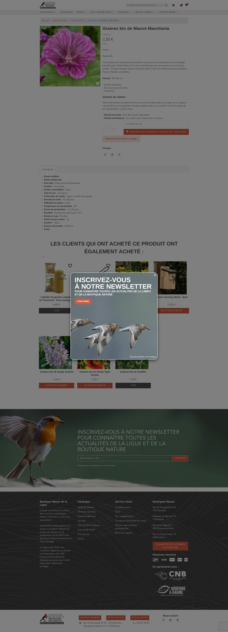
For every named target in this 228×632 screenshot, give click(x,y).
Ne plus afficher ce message (143, 357)
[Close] (155, 275)
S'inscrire (83, 301)
